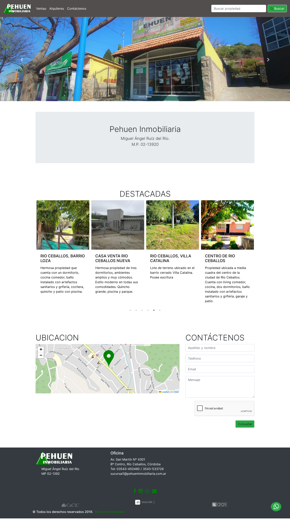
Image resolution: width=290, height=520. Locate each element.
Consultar (245, 424)
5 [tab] (154, 310)
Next (257, 254)
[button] (22, 59)
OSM (176, 391)
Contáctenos (76, 8)
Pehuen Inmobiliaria (109, 512)
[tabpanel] (71, 249)
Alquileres (56, 8)
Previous (33, 254)
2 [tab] (136, 310)
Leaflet (165, 391)
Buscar (278, 8)
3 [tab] (142, 310)
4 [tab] (148, 310)
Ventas (41, 8)
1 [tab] (130, 310)
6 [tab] (160, 310)
